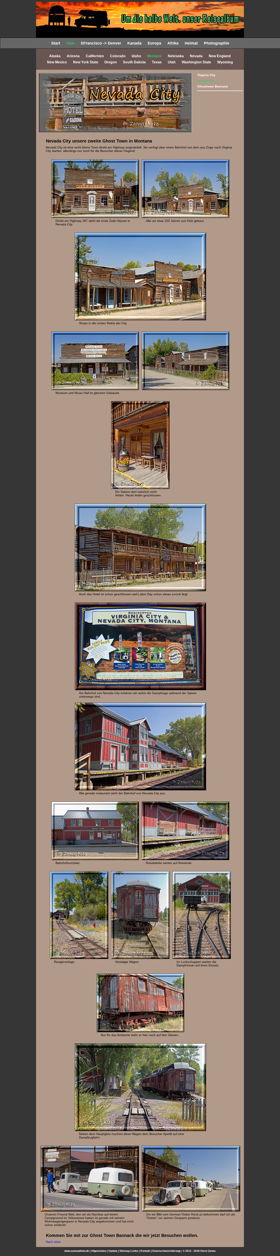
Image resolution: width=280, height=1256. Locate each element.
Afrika (172, 43)
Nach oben (53, 1242)
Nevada (196, 56)
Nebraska (176, 56)
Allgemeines (99, 1250)
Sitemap (124, 1250)
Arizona (73, 56)
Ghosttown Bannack (212, 86)
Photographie (216, 43)
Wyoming (225, 62)
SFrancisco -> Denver (101, 43)
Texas (157, 62)
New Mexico (57, 62)
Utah (172, 62)
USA (70, 43)
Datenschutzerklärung (166, 1250)
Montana (154, 56)
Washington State (196, 62)
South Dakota (134, 62)
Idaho (136, 56)
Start (55, 43)
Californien (95, 56)
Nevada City (206, 80)
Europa (154, 43)
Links (135, 1250)
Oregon (110, 62)
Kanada (134, 43)
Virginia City (206, 75)
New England (220, 56)
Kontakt (145, 1250)
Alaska (55, 56)
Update (112, 1250)
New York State (85, 62)
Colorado (118, 56)
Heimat (191, 43)
